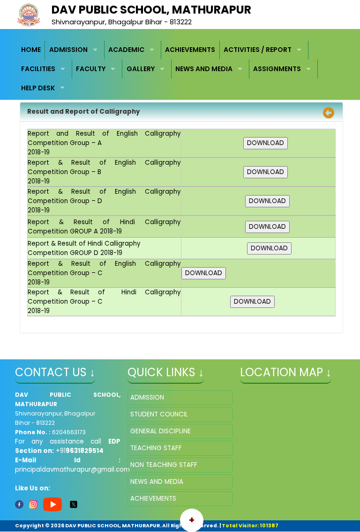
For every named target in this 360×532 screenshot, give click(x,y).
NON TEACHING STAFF (163, 464)
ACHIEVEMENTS (190, 49)
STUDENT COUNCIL (159, 414)
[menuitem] (31, 50)
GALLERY (141, 68)
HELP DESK (38, 88)
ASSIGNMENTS (277, 68)
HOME (31, 49)
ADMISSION (68, 49)
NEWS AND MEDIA (203, 68)
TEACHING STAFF (156, 448)
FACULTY (90, 68)
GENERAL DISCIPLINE (160, 431)
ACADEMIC (126, 49)
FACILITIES (38, 68)
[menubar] (180, 69)
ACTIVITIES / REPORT (258, 49)
